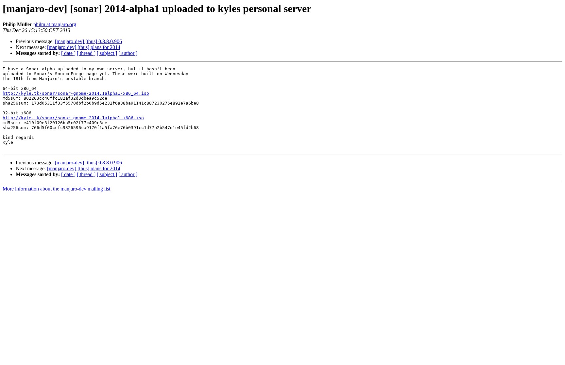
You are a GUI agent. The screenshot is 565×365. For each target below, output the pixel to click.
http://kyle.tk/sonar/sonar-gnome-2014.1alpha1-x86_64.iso (76, 93)
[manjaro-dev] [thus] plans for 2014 (83, 47)
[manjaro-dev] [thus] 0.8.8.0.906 (88, 41)
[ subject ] (107, 53)
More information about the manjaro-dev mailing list (56, 188)
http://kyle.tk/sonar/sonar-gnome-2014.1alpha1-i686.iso (73, 117)
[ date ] (68, 53)
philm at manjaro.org (54, 24)
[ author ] (127, 53)
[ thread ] (86, 53)
